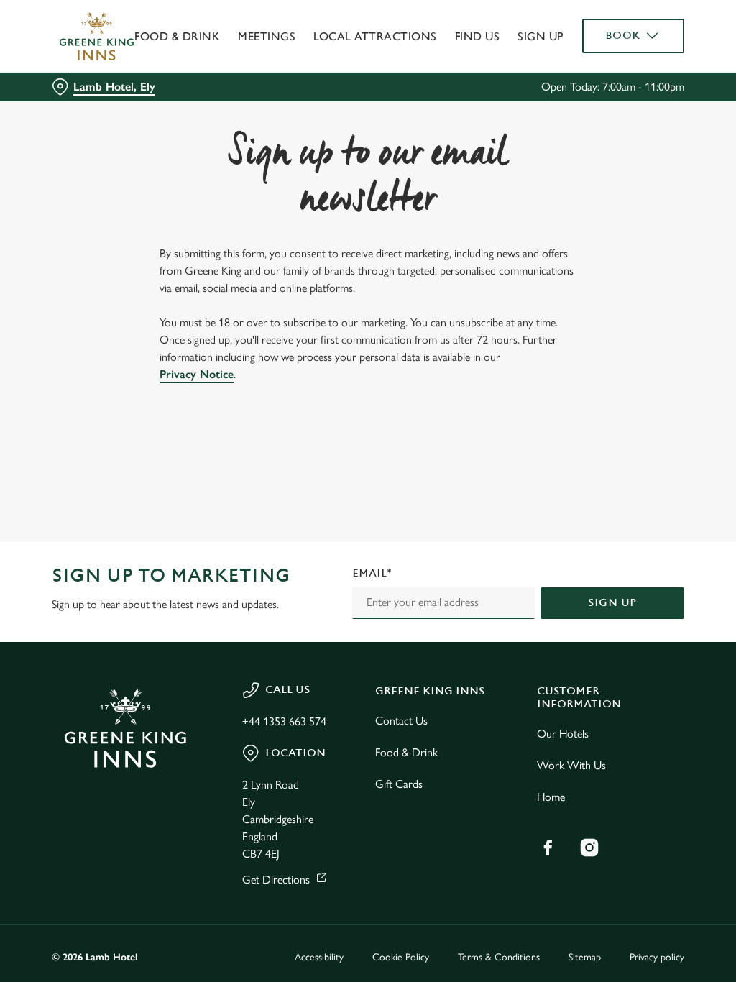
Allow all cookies (577, 631)
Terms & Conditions (499, 957)
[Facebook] (547, 847)
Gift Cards (399, 784)
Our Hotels (563, 733)
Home (551, 797)
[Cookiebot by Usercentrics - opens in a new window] (618, 339)
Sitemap (585, 957)
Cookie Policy (400, 957)
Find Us (477, 36)
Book (622, 35)
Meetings (266, 36)
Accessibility (319, 957)
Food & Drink (177, 36)
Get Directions (276, 879)
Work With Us (571, 765)
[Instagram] (589, 847)
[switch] (287, 532)
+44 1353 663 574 (284, 721)
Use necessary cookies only (366, 631)
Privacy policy (657, 957)
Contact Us (401, 721)
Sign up (541, 36)
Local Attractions (375, 36)
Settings (632, 585)
